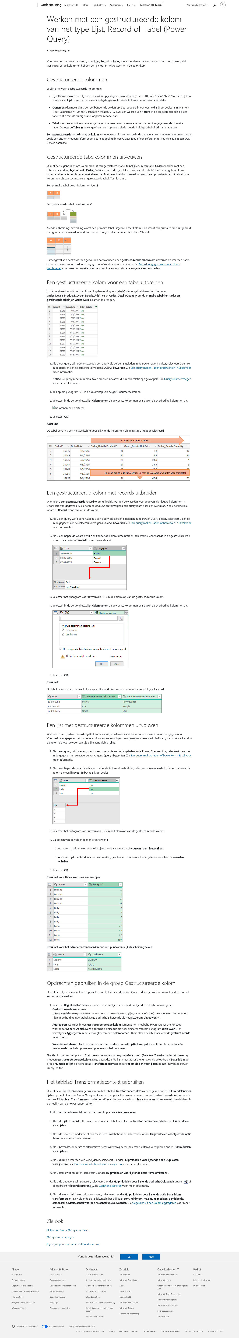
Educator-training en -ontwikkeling (100, 1302)
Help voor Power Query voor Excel (67, 1230)
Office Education (93, 1297)
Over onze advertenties (170, 1331)
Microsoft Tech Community (168, 1294)
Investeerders (199, 1285)
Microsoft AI (125, 1274)
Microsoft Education (94, 1274)
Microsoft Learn (164, 1280)
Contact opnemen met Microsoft (90, 1331)
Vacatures (197, 1274)
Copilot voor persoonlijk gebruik (25, 1291)
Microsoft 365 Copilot (129, 1302)
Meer (130, 4)
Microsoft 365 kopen (150, 4)
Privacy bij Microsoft (201, 1280)
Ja (129, 1256)
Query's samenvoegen (177, 379)
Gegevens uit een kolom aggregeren (154, 1202)
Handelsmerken (149, 1331)
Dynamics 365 (125, 1291)
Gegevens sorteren (110, 1185)
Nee (151, 1256)
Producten (98, 4)
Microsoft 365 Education (96, 1291)
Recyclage (54, 1302)
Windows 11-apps (19, 1308)
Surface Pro (17, 1274)
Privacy (112, 1331)
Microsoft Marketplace (167, 1299)
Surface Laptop (18, 1280)
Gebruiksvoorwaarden (128, 1331)
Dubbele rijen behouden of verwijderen (98, 1164)
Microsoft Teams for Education (99, 1285)
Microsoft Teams (127, 1308)
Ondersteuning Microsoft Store (63, 1285)
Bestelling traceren (58, 1297)
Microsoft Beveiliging (128, 1280)
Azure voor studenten (95, 1316)
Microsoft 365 (71, 4)
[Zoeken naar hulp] (214, 4)
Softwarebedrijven (165, 1311)
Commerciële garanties (60, 1308)
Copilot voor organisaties (22, 1285)
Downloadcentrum (57, 1280)
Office (85, 4)
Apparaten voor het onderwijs (98, 1280)
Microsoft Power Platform (168, 1305)
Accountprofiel (56, 1274)
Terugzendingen (57, 1291)
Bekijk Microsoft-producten (23, 1302)
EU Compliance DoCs (194, 1331)
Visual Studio (163, 1316)
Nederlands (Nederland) (27, 1326)
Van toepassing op (59, 50)
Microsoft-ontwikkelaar (167, 1274)
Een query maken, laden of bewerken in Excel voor (161, 367)
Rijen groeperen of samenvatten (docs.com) (73, 1244)
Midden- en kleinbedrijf (129, 1313)
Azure (122, 1285)
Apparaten (115, 4)
